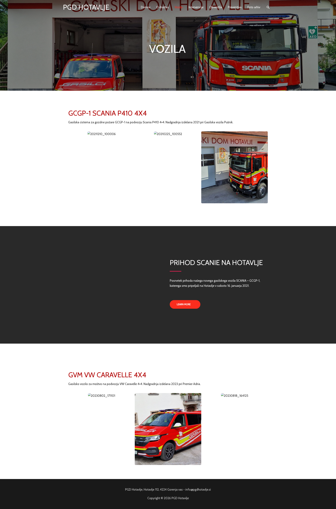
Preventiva (234, 7)
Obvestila (215, 7)
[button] (185, 304)
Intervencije (196, 7)
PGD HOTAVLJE (86, 7)
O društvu (162, 7)
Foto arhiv (253, 7)
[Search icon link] (268, 7)
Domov (145, 7)
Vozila (179, 7)
